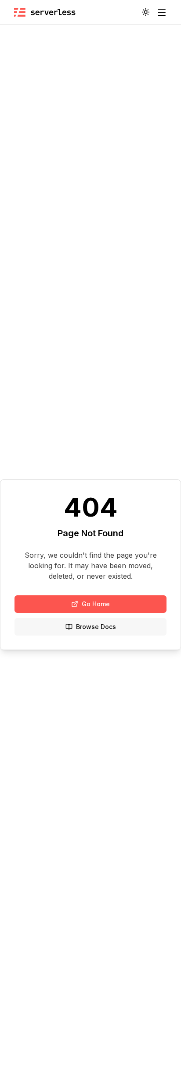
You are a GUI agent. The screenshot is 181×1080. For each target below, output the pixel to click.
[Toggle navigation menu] (161, 12)
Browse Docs (96, 626)
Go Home (96, 604)
